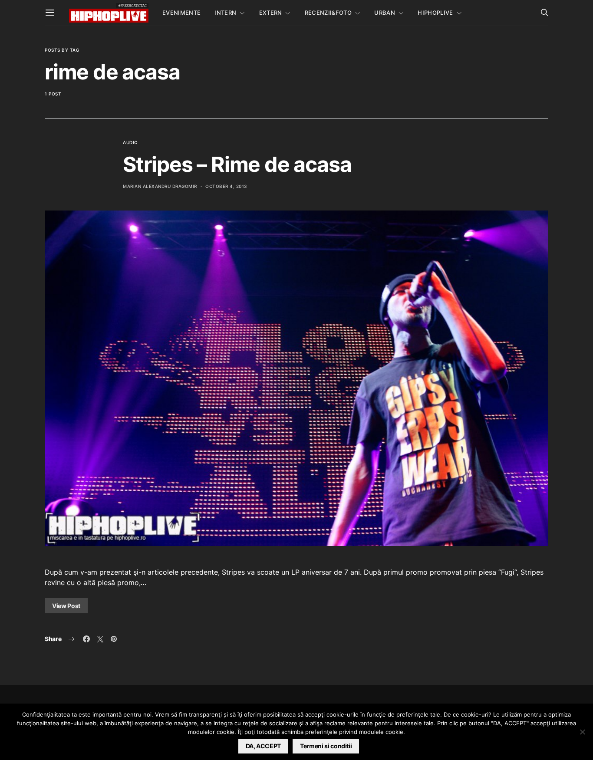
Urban (384, 12)
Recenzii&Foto (328, 12)
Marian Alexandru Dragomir (160, 186)
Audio (130, 142)
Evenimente (181, 12)
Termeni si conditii (326, 746)
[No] (582, 731)
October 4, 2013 (226, 186)
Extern (270, 12)
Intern (225, 12)
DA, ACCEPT (263, 746)
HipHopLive (435, 12)
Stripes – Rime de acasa (237, 164)
